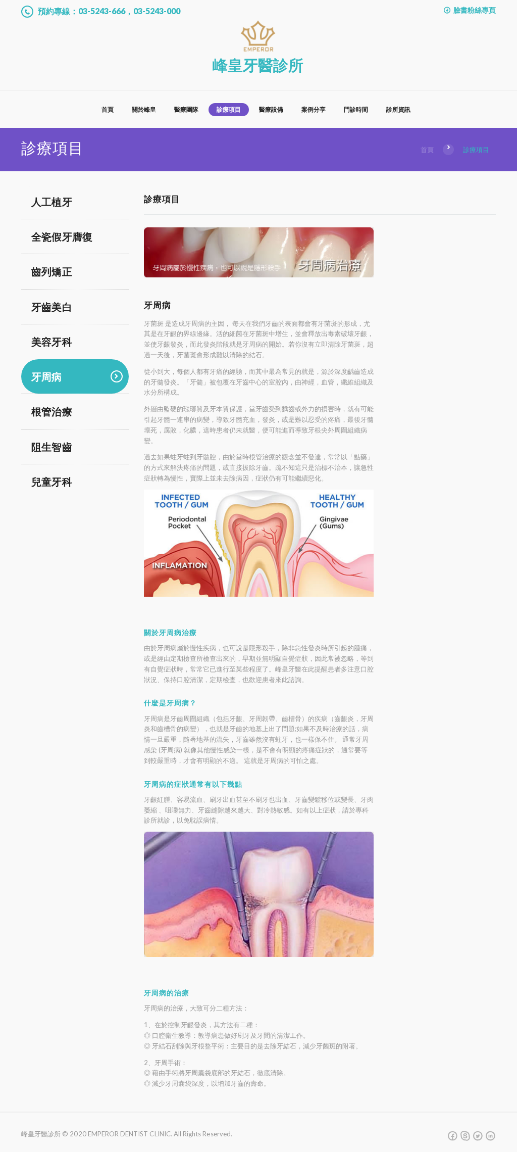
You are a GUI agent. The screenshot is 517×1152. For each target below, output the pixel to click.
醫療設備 (271, 109)
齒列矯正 (51, 271)
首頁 (107, 109)
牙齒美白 (51, 307)
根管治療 (51, 411)
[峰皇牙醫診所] (258, 24)
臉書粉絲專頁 (474, 10)
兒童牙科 (51, 481)
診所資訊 (398, 109)
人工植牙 (51, 202)
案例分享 (313, 109)
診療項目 (229, 109)
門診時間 (356, 109)
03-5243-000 (156, 11)
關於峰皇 (144, 109)
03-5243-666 (101, 11)
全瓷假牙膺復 (61, 236)
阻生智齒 (51, 447)
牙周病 (46, 376)
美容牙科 (51, 341)
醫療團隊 (186, 109)
